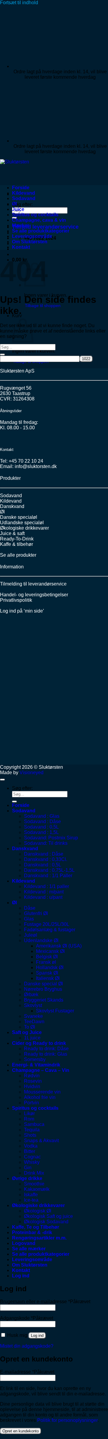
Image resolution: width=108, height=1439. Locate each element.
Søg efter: (22, 204)
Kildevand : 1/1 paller (46, 886)
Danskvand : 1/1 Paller (48, 875)
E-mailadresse (27, 1371)
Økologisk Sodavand (46, 1221)
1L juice (32, 1037)
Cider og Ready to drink (39, 1043)
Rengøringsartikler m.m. (39, 1237)
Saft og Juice (27, 1032)
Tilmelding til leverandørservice (33, 583)
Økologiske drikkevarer (24, 528)
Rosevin (33, 1081)
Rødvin (32, 1075)
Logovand (23, 1243)
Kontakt (21, 247)
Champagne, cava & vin (39, 220)
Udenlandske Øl (41, 940)
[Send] (2, 354)
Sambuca (34, 1124)
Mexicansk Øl (50, 951)
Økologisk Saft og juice (48, 1216)
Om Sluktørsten (29, 241)
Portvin (31, 1102)
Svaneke (33, 1016)
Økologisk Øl (37, 1210)
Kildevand (23, 193)
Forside (20, 187)
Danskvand (12, 506)
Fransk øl (46, 962)
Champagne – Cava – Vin (40, 1070)
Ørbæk (31, 994)
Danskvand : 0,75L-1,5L (49, 870)
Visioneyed (32, 772)
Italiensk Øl (48, 978)
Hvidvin (32, 1086)
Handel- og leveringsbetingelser (34, 594)
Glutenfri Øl (36, 913)
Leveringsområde (32, 236)
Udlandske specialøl (22, 522)
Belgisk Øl (47, 956)
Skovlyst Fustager (55, 1010)
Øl (14, 203)
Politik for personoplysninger (67, 1420)
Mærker (20, 225)
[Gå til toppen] (2, 779)
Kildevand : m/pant (44, 891)
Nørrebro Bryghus (43, 989)
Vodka (31, 1145)
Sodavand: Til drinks (46, 843)
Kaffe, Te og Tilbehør (35, 1227)
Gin (28, 1167)
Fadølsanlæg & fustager (49, 929)
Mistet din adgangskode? (26, 1346)
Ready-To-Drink (17, 538)
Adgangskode (26, 1318)
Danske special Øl (43, 983)
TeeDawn (34, 1021)
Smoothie (34, 1183)
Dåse (29, 908)
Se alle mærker (29, 1248)
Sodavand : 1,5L (41, 832)
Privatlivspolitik (16, 600)
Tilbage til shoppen (43, 305)
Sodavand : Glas (41, 816)
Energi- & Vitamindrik (36, 1064)
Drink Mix (34, 1173)
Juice (18, 209)
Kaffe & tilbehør (16, 544)
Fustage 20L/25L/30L (46, 924)
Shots (30, 1135)
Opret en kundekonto (20, 1431)
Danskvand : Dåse (43, 853)
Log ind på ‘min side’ (22, 610)
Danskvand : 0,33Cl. (45, 859)
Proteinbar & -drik (32, 1232)
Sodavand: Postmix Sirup (51, 837)
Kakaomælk (37, 1189)
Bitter (29, 1151)
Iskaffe (31, 1194)
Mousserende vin (42, 1091)
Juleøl (30, 935)
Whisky (32, 1162)
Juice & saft (12, 533)
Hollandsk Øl (50, 967)
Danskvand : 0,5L (42, 864)
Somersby (35, 1059)
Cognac (32, 1156)
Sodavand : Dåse (42, 821)
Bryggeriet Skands (43, 999)
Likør (29, 1113)
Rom (29, 1118)
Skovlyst (33, 1005)
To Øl (29, 1027)
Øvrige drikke (27, 1178)
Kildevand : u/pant (43, 897)
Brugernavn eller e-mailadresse (45, 1301)
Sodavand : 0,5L (41, 826)
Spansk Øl (47, 972)
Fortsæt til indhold (19, 2)
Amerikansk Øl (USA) (59, 945)
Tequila (32, 1129)
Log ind (37, 1335)
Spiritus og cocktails (35, 214)
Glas (29, 918)
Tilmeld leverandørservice (45, 227)
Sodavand (23, 198)
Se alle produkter (18, 555)
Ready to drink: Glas (45, 1054)
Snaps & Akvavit (41, 1140)
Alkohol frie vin (40, 1097)
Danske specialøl (18, 517)
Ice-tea (31, 1200)
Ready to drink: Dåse (46, 1048)
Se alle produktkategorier (40, 230)
